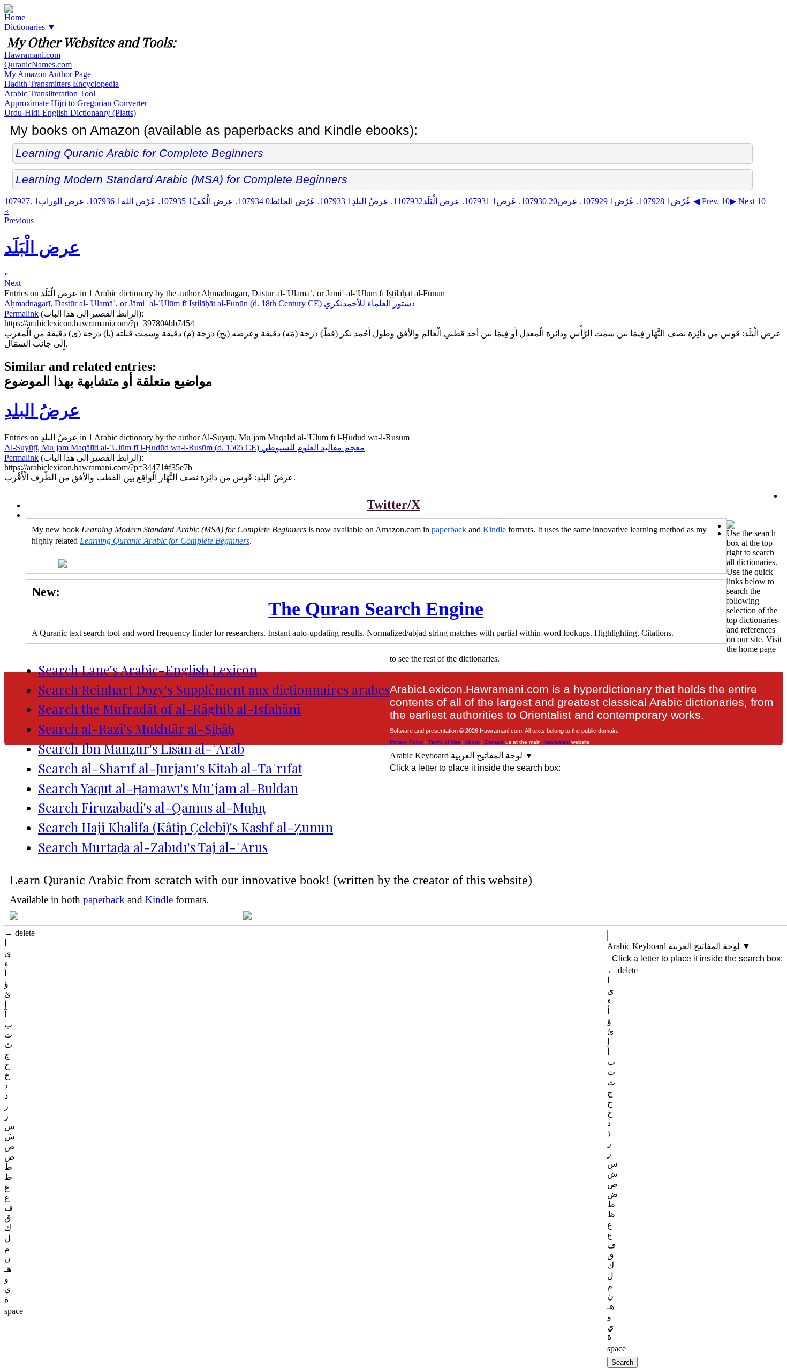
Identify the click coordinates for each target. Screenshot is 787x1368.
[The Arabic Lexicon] (8, 9)
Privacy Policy (406, 742)
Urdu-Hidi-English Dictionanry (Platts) (70, 112)
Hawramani (556, 742)
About (472, 742)
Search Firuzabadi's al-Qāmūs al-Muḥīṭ (152, 807)
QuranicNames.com (38, 64)
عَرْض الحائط (305, 201)
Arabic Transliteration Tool (49, 93)
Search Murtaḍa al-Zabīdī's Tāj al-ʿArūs (153, 846)
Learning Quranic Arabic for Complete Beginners (139, 153)
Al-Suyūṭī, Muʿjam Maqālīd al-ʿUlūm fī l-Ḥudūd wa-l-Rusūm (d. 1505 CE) (184, 447)
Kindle (494, 529)
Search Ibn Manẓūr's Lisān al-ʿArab (141, 748)
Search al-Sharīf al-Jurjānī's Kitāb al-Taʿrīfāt (170, 768)
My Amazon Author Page (47, 74)
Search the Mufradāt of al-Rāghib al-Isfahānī (169, 708)
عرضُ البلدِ (385, 201)
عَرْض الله (151, 201)
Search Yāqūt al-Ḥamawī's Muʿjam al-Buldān (168, 787)
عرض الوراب (74, 201)
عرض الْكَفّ (225, 201)
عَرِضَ (519, 201)
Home (14, 17)
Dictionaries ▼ (30, 27)
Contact (494, 742)
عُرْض (637, 201)
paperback (449, 529)
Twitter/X (393, 505)
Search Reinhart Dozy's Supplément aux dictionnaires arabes (214, 689)
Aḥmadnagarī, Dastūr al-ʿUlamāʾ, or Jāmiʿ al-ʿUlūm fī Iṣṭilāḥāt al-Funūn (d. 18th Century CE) (209, 303)
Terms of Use (444, 742)
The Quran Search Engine (375, 609)
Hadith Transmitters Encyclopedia (61, 83)
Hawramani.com (32, 54)
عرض (578, 201)
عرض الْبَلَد (441, 201)
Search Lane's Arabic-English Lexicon (147, 669)
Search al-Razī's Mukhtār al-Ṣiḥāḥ (136, 728)
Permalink (21, 313)
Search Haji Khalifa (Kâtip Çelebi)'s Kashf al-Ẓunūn (185, 827)
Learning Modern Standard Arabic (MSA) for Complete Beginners (181, 179)
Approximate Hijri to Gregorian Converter (75, 103)
